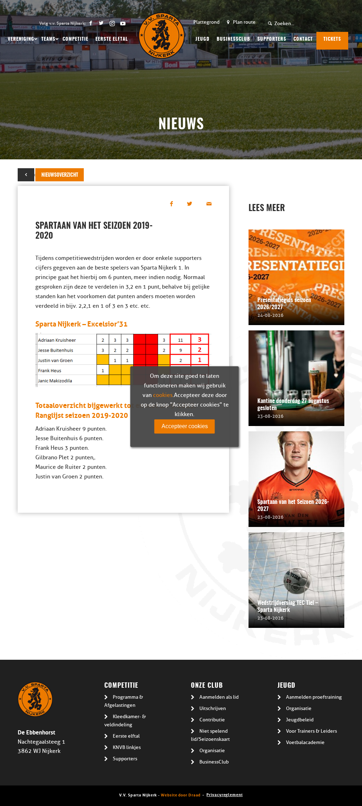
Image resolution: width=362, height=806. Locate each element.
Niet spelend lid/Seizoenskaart (210, 735)
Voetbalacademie (305, 742)
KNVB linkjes (127, 747)
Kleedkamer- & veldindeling (125, 721)
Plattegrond (206, 22)
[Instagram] (112, 23)
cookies (163, 395)
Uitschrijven (212, 708)
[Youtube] (122, 23)
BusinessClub (214, 762)
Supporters (125, 759)
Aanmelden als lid (219, 697)
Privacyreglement (224, 794)
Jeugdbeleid (300, 720)
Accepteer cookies (185, 426)
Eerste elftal (126, 736)
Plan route (244, 22)
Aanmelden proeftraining (314, 697)
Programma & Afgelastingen (123, 701)
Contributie (212, 720)
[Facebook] (91, 23)
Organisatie (212, 751)
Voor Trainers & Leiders (311, 731)
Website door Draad (180, 794)
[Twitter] (101, 23)
